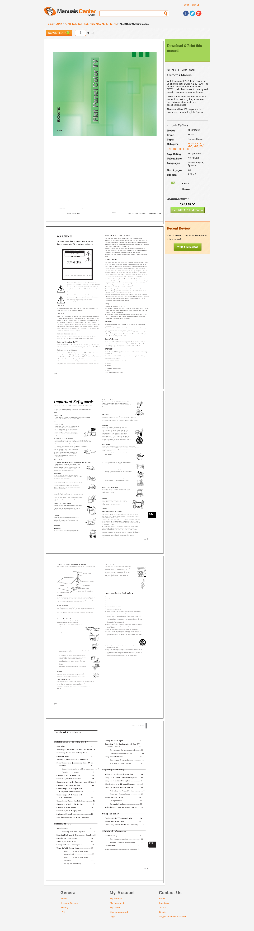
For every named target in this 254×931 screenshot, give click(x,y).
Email (162, 898)
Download (57, 33)
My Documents (117, 903)
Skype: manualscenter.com (172, 916)
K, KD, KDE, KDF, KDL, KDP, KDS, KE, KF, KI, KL (91, 24)
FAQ (63, 912)
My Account (116, 898)
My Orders (115, 907)
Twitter (162, 907)
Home (50, 24)
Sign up (195, 4)
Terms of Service (69, 903)
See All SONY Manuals (187, 210)
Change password (119, 912)
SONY (59, 24)
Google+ (163, 912)
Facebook (164, 903)
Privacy (64, 907)
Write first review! (187, 246)
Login (186, 4)
